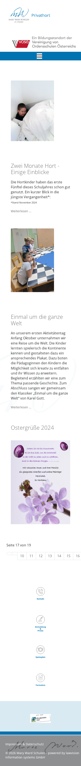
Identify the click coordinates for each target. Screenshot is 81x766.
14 (59, 556)
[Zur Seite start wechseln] (9, 553)
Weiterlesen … (21, 211)
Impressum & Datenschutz (24, 744)
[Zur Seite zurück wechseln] (14, 553)
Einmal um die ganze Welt (37, 320)
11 (31, 556)
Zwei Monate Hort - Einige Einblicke (35, 169)
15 (68, 556)
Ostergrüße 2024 (32, 427)
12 (41, 556)
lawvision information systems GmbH (42, 755)
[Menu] (39, 56)
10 (22, 556)
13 (50, 556)
